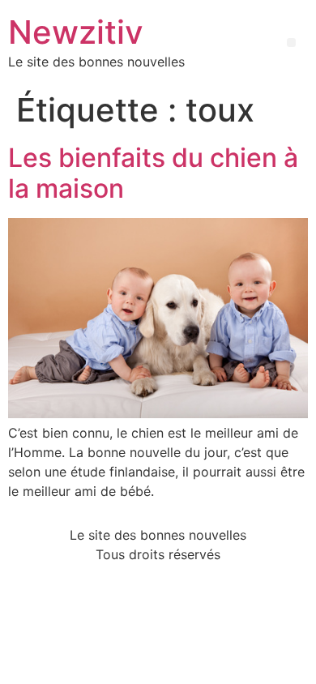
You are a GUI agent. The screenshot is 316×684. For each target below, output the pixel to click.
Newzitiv (75, 32)
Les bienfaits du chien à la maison (153, 173)
